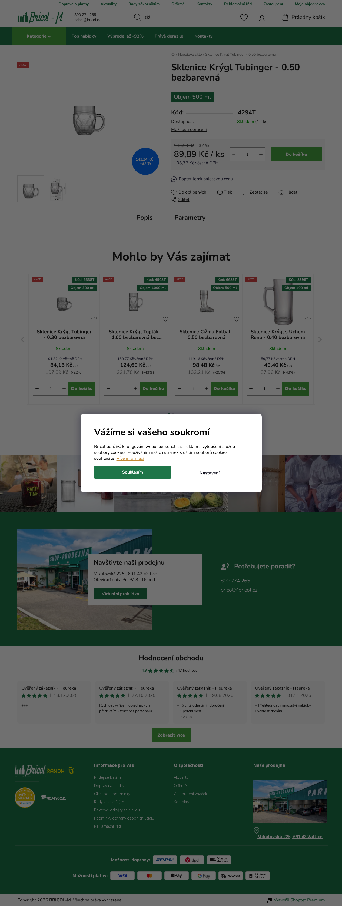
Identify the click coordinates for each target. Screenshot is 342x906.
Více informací (130, 458)
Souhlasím (132, 472)
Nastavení (210, 473)
